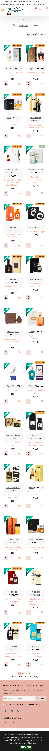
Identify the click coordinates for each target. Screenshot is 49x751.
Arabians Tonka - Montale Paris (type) (35, 126)
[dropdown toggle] (39, 11)
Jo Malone (36, 592)
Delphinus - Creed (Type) (35, 337)
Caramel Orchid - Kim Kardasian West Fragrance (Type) (13, 341)
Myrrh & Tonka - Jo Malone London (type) (13, 655)
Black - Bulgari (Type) (36, 232)
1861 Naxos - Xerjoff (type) (13, 74)
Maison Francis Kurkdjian (11, 171)
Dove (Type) (13, 391)
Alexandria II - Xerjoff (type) (35, 74)
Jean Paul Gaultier (13, 487)
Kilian (9, 117)
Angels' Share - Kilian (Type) (13, 123)
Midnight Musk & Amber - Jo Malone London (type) (36, 601)
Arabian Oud (13, 540)
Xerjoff (8, 68)
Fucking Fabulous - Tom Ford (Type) (36, 444)
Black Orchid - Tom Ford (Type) (13, 288)
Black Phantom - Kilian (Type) (36, 285)
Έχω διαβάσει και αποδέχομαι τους (23, 704)
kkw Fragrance (13, 331)
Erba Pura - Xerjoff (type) (36, 392)
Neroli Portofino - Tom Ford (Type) (35, 655)
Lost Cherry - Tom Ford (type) (13, 600)
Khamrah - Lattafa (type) (36, 548)
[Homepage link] (14, 25)
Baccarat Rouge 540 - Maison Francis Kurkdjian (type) (13, 182)
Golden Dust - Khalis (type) (35, 493)
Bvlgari (31, 227)
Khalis (31, 487)
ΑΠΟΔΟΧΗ (26, 747)
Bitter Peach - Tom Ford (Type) (13, 236)
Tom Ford (13, 227)
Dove (9, 386)
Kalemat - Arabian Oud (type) (13, 548)
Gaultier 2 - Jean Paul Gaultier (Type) (13, 496)
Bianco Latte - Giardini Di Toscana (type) (36, 179)
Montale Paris (35, 117)
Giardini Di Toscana (35, 170)
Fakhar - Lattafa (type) (13, 444)
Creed (31, 331)
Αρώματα (23, 25)
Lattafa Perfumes (13, 435)
